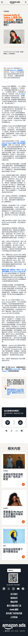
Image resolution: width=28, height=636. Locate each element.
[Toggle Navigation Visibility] (2, 2)
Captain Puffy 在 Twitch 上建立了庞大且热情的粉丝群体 (14, 143)
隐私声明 (14, 602)
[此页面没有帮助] (7, 422)
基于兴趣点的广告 (14, 605)
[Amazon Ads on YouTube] (18, 589)
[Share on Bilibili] (16, 430)
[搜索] (26, 2)
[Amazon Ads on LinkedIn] (4, 589)
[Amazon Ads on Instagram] (13, 589)
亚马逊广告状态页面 (14, 613)
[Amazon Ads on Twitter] (8, 589)
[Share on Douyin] (11, 430)
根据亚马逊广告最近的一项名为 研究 (14, 271)
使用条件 (14, 598)
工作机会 (14, 617)
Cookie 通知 (14, 609)
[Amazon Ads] (13, 2)
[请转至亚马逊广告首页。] (14, 626)
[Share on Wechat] (6, 430)
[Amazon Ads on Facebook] (23, 589)
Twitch (23, 94)
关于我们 (14, 594)
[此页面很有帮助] (20, 422)
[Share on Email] (21, 430)
